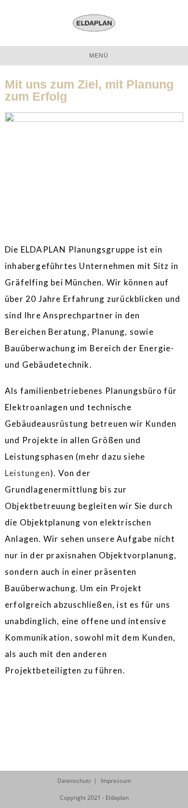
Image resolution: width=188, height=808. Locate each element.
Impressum (116, 781)
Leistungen (27, 473)
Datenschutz (74, 781)
